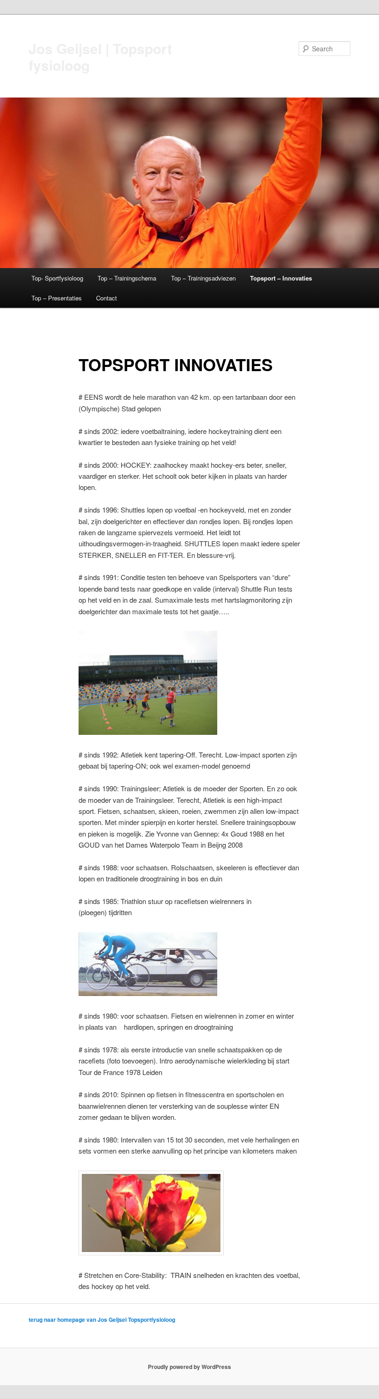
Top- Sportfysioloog (57, 278)
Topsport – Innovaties (281, 278)
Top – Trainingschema (127, 278)
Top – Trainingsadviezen (203, 278)
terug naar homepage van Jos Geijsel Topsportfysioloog (102, 1319)
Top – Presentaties (56, 297)
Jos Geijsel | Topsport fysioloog (100, 56)
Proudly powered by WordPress (189, 1366)
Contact (106, 297)
